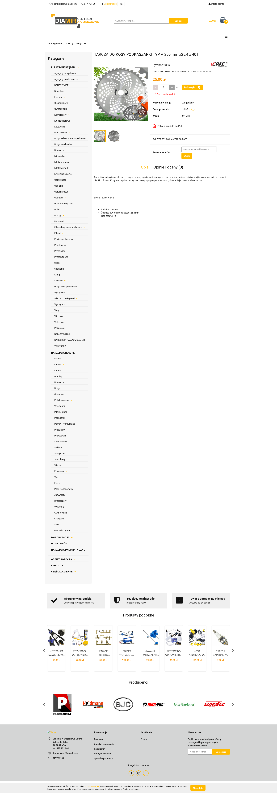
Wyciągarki (59, 304)
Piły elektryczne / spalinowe (68, 227)
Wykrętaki (59, 506)
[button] (100, 732)
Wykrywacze (60, 322)
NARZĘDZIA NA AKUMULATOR (69, 340)
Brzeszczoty (60, 501)
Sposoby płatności (103, 758)
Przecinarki (59, 251)
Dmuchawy (60, 91)
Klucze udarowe (62, 120)
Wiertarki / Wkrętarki (64, 298)
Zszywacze (59, 495)
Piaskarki (58, 221)
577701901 (58, 758)
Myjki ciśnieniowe (62, 174)
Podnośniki (59, 418)
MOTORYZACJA (60, 537)
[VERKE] (219, 64)
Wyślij (187, 156)
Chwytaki (59, 518)
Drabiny (58, 376)
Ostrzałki (59, 197)
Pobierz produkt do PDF (170, 126)
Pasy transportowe (63, 489)
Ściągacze (59, 453)
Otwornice (59, 394)
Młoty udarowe (61, 162)
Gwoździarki (60, 109)
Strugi (57, 274)
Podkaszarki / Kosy (64, 203)
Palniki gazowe (62, 400)
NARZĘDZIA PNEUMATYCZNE (68, 549)
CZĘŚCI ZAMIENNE (62, 571)
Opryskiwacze (61, 191)
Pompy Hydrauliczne (64, 424)
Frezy (57, 483)
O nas (144, 739)
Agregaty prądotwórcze (66, 79)
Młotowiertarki (61, 168)
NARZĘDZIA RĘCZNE (63, 352)
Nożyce (58, 388)
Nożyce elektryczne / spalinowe (69, 138)
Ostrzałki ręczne (62, 530)
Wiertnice (58, 316)
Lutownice (59, 126)
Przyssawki (60, 435)
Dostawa (98, 739)
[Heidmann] (93, 704)
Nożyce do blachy (63, 144)
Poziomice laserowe (64, 239)
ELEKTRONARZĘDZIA (63, 67)
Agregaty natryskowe (65, 73)
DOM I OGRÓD (59, 543)
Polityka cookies (102, 753)
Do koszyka (190, 87)
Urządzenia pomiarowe (65, 286)
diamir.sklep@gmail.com (65, 753)
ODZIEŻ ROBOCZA (62, 559)
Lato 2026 (57, 565)
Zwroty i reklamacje (104, 744)
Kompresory (60, 115)
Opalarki (58, 186)
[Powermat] (62, 704)
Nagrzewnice (61, 132)
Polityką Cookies (92, 786)
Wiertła (57, 465)
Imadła (57, 358)
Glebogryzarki (61, 103)
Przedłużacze (61, 257)
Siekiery (58, 447)
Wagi (56, 310)
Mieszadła (59, 156)
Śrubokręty (59, 459)
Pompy (58, 215)
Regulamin (99, 749)
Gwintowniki (60, 512)
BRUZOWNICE (61, 85)
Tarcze (57, 477)
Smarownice (60, 441)
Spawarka (59, 268)
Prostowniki (60, 245)
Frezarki (58, 97)
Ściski (57, 524)
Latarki (57, 370)
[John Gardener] (184, 704)
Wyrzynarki (59, 292)
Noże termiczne (62, 334)
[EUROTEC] (214, 704)
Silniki (57, 263)
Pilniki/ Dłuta (60, 412)
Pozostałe (59, 328)
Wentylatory (60, 346)
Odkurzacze (60, 180)
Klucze (57, 364)
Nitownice (59, 150)
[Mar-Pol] (153, 704)
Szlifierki (58, 280)
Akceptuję (198, 788)
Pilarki (57, 233)
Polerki (57, 209)
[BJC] (123, 704)
